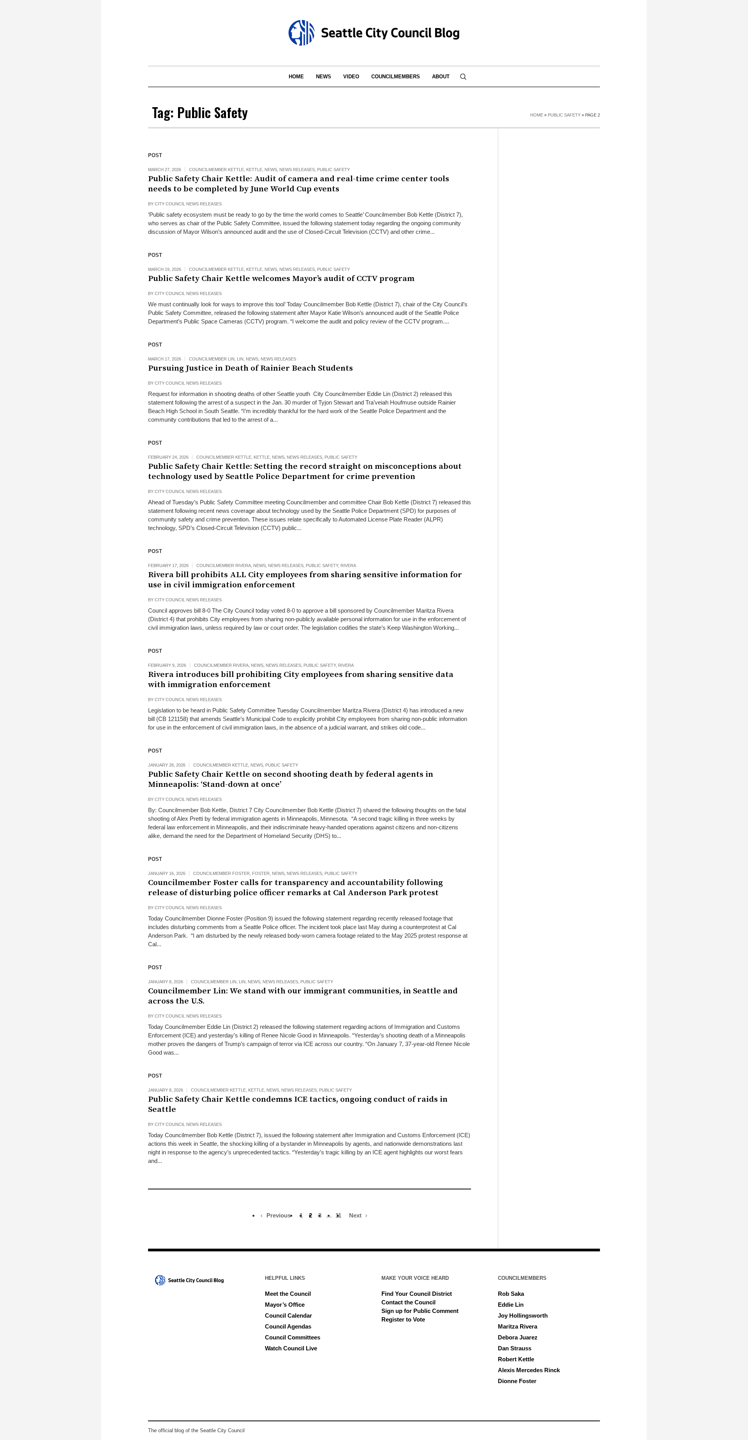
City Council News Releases (188, 203)
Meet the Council (288, 1293)
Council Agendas (288, 1326)
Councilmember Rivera (223, 565)
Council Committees (292, 1337)
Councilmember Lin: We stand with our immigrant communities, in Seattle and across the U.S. (303, 996)
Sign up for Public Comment (420, 1310)
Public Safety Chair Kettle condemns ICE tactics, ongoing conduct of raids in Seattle (298, 1104)
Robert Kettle (516, 1359)
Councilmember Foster (221, 873)
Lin (240, 359)
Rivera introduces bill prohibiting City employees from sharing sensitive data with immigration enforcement (300, 680)
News (271, 169)
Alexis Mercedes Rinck (529, 1370)
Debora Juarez (518, 1337)
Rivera (348, 565)
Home (536, 115)
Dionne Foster (517, 1381)
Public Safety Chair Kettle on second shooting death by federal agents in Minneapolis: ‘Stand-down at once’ (290, 779)
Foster (261, 873)
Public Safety (564, 115)
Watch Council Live (291, 1348)
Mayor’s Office (285, 1304)
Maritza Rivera (517, 1326)
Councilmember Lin (212, 359)
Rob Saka (511, 1293)
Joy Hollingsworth (523, 1315)
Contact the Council (408, 1302)
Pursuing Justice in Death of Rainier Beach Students (251, 368)
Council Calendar (288, 1315)
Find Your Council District (416, 1293)
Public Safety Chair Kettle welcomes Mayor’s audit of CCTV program (281, 279)
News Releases (297, 169)
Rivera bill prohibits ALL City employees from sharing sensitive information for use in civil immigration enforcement (305, 580)
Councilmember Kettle (216, 169)
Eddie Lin (511, 1304)
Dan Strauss (514, 1348)
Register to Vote (403, 1319)
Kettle (254, 169)
